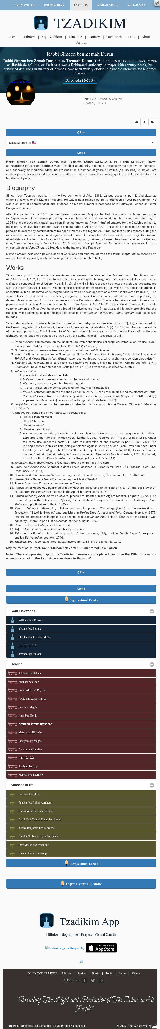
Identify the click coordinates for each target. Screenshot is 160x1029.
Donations (114, 36)
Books (95, 973)
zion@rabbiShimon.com (71, 1026)
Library (29, 36)
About (146, 36)
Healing (37, 664)
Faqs (131, 36)
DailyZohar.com (138, 1026)
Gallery (94, 36)
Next (80, 153)
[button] (81, 142)
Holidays (66, 973)
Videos (136, 973)
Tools (109, 973)
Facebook (84, 980)
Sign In (81, 42)
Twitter (93, 980)
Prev (82, 132)
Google (101, 980)
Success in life (42, 785)
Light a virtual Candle (83, 600)
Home (12, 36)
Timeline (75, 36)
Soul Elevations (43, 611)
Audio (122, 973)
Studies (81, 973)
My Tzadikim (51, 36)
